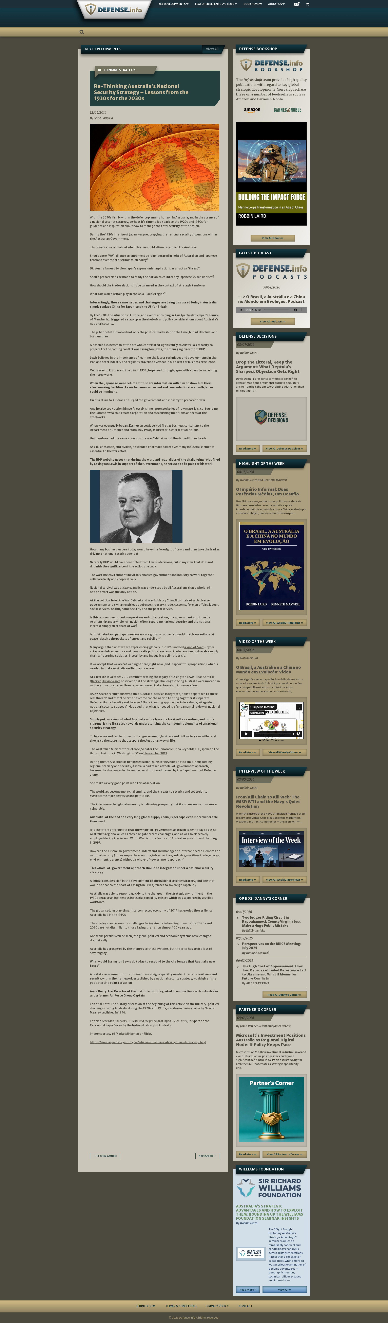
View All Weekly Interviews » (285, 879)
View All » (284, 1289)
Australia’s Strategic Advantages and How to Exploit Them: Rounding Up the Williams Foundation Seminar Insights (269, 1212)
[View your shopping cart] (308, 4)
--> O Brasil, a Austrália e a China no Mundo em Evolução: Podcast (271, 299)
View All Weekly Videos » (284, 752)
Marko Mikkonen (127, 1034)
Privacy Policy (218, 1306)
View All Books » (273, 238)
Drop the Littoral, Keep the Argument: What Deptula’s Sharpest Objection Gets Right (267, 366)
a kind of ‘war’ (193, 647)
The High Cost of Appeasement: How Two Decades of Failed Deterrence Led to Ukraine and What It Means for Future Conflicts (274, 972)
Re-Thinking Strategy (116, 70)
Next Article (206, 1155)
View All (212, 49)
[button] (241, 174)
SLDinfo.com (145, 1306)
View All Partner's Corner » (285, 1154)
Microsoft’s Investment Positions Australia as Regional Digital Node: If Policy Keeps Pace (271, 1040)
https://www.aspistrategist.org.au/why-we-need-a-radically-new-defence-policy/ (148, 1042)
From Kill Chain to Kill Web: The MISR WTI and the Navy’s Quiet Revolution (268, 801)
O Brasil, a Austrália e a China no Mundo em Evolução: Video (268, 669)
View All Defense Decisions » (285, 448)
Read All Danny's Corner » (285, 994)
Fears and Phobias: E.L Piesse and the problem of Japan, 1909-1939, (145, 1021)
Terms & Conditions (180, 1306)
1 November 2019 (155, 753)
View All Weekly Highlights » (285, 622)
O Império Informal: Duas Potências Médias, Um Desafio (267, 491)
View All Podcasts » (273, 321)
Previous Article (107, 1155)
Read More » (247, 448)
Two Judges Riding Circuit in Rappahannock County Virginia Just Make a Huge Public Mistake (271, 921)
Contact (245, 1306)
